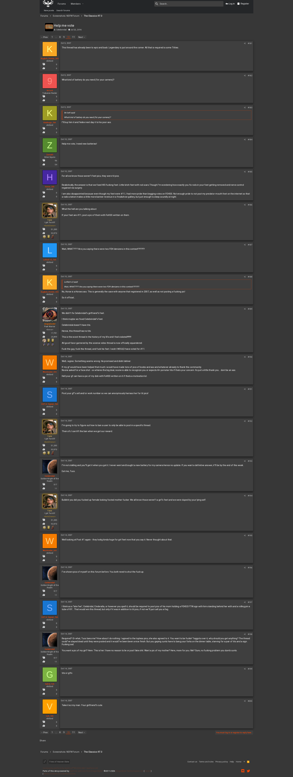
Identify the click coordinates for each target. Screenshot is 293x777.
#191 (250, 389)
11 (73, 37)
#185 (250, 172)
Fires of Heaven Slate (59, 762)
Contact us (192, 762)
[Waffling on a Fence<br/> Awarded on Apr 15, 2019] (44, 237)
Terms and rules (206, 762)
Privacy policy (221, 762)
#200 (250, 701)
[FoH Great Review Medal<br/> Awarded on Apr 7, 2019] (48, 345)
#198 (250, 634)
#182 (250, 76)
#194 (250, 496)
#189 (250, 309)
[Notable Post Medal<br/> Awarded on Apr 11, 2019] (48, 237)
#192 (250, 421)
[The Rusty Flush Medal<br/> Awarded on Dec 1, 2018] (52, 237)
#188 (250, 277)
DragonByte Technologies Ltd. (129, 771)
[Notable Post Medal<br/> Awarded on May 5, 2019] (48, 340)
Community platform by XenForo (70, 768)
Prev (45, 37)
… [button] (56, 37)
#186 (250, 205)
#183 (250, 108)
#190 (250, 357)
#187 (250, 245)
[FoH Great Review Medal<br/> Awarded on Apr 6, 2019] (52, 345)
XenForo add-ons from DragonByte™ (86, 771)
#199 (250, 669)
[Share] (245, 43)
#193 (250, 461)
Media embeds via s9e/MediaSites (60, 774)
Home (238, 762)
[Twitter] (248, 771)
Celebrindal (61, 30)
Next (80, 37)
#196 (250, 568)
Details (147, 771)
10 (68, 37)
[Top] (244, 761)
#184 (250, 140)
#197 (250, 602)
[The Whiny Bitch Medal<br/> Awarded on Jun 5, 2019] (44, 340)
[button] (83, 3)
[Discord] (243, 771)
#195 (250, 535)
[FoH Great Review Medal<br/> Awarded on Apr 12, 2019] (44, 345)
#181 (250, 43)
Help (232, 762)
